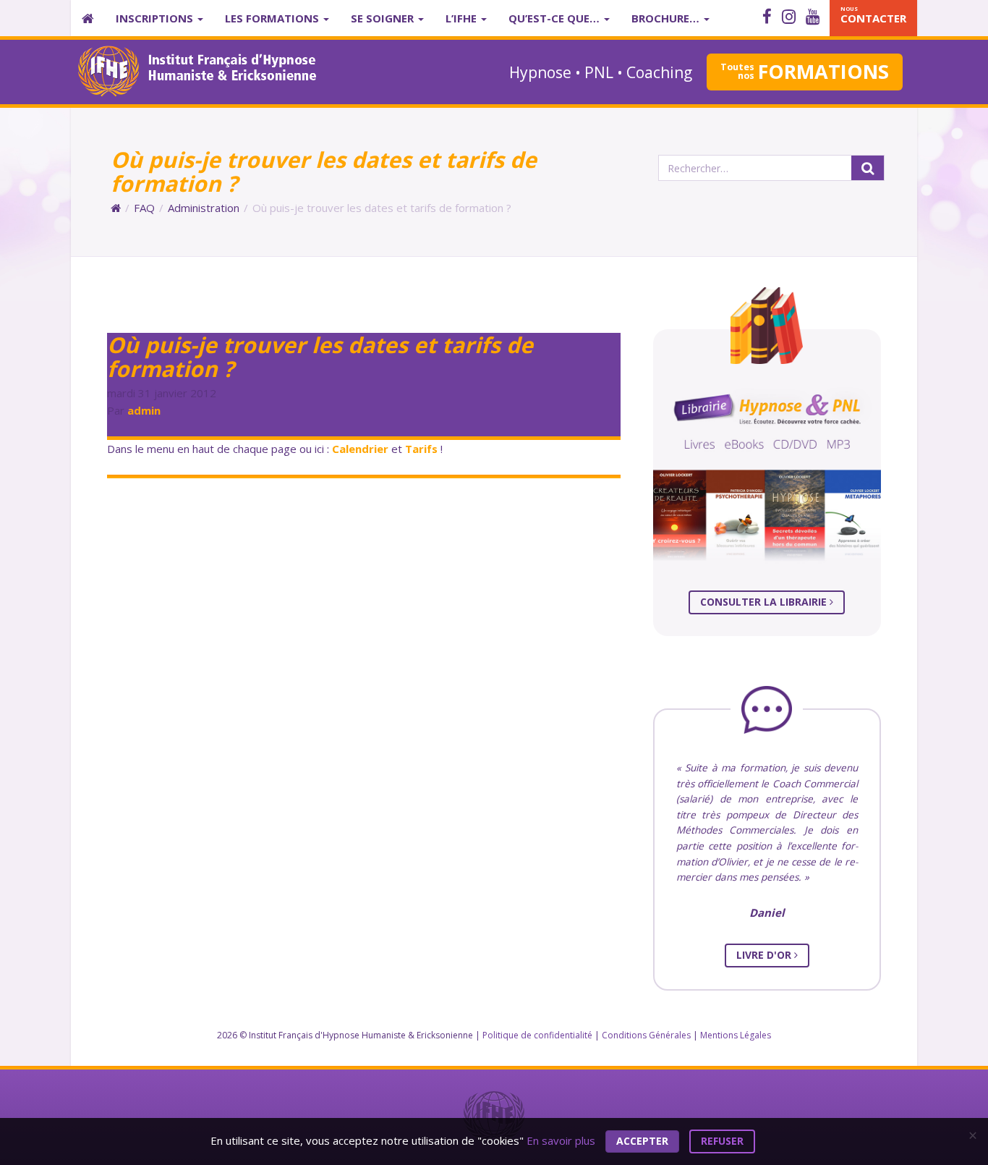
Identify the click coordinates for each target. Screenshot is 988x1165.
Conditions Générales (646, 1035)
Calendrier (360, 448)
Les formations (273, 18)
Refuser (722, 1141)
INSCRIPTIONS (156, 18)
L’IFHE (463, 18)
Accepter (642, 1141)
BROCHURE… (666, 18)
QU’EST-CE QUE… (555, 18)
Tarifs (421, 448)
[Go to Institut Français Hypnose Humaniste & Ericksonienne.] (116, 207)
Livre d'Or (765, 955)
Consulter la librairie (765, 602)
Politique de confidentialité (537, 1035)
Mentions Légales (735, 1035)
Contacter (873, 15)
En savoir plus (561, 1139)
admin (144, 410)
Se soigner (384, 18)
